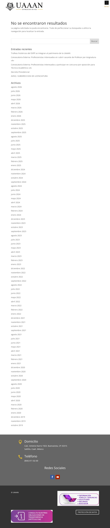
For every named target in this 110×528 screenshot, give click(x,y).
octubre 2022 (17, 276)
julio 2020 (15, 388)
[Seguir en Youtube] (58, 477)
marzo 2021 (16, 355)
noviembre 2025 (18, 124)
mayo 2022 (16, 297)
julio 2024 (15, 190)
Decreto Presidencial (20, 72)
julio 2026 (15, 91)
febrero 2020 (17, 408)
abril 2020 (15, 400)
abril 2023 (15, 252)
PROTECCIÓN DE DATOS (87, 512)
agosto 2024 (16, 186)
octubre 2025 (17, 128)
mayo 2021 (16, 346)
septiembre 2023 (18, 231)
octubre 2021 (17, 326)
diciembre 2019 (18, 417)
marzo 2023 (16, 256)
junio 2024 (15, 194)
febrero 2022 (17, 309)
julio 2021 (15, 338)
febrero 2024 (17, 210)
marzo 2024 (16, 206)
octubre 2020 (17, 375)
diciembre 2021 (18, 318)
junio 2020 (15, 392)
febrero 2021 (17, 359)
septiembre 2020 (18, 380)
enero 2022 (16, 314)
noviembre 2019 (18, 421)
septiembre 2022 (18, 281)
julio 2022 (15, 289)
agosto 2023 (16, 235)
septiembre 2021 (18, 330)
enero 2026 (16, 116)
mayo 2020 (16, 396)
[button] (107, 3)
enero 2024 (16, 215)
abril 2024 (15, 202)
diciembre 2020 (18, 367)
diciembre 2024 (18, 169)
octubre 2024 (17, 177)
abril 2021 (15, 351)
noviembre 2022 (18, 272)
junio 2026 (15, 95)
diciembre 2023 (18, 219)
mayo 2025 (16, 149)
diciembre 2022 (18, 268)
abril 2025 (15, 153)
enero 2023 (16, 264)
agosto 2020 (16, 384)
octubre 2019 (17, 425)
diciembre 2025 (18, 120)
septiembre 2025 (18, 132)
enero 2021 (16, 363)
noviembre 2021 (18, 322)
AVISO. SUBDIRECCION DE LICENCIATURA (29, 76)
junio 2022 (15, 293)
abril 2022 (15, 301)
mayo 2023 (16, 248)
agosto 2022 (16, 285)
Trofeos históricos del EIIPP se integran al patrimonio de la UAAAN (40, 53)
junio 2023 (15, 243)
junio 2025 (15, 144)
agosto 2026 (16, 87)
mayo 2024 (16, 198)
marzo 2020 (16, 404)
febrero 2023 (17, 260)
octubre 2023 (17, 227)
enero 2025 (16, 165)
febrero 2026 (17, 111)
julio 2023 (15, 239)
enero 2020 (16, 412)
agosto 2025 (16, 136)
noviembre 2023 (18, 223)
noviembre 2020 (18, 371)
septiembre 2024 (18, 182)
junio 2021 (15, 342)
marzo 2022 (16, 305)
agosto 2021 (16, 334)
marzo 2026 (16, 107)
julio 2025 (15, 140)
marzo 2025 (16, 157)
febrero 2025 (17, 161)
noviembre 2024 (18, 173)
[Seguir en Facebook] (52, 477)
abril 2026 (15, 103)
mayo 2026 (16, 99)
